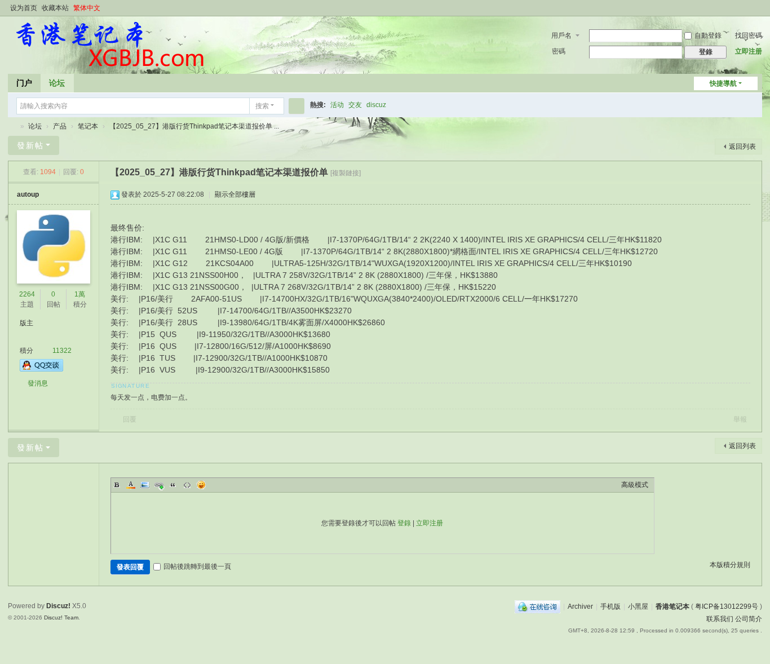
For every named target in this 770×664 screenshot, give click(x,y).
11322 (62, 351)
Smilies (201, 484)
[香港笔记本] (109, 44)
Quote (173, 484)
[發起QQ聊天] (41, 369)
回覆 (129, 419)
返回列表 (742, 146)
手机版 (610, 606)
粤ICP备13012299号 (726, 606)
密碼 (558, 51)
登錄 (404, 523)
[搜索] (296, 106)
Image (145, 484)
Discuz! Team (61, 617)
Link (159, 484)
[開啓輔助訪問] (746, 8)
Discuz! (58, 606)
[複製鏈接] (345, 173)
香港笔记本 (12, 126)
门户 (24, 82)
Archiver (580, 606)
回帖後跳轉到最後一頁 (197, 566)
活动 (337, 105)
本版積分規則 (730, 565)
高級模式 (634, 485)
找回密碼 (748, 35)
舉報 (740, 419)
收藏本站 (55, 8)
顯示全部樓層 (235, 194)
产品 (60, 126)
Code (187, 484)
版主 (26, 323)
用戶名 (561, 35)
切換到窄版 (757, 12)
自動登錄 (708, 35)
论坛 (57, 82)
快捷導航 (723, 83)
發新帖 (30, 145)
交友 (355, 105)
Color (130, 484)
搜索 (262, 106)
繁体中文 (86, 8)
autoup (28, 194)
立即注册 (748, 51)
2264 (27, 294)
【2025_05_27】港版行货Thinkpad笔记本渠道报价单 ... (194, 126)
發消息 (38, 383)
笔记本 (88, 126)
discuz (376, 105)
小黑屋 (638, 606)
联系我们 (719, 619)
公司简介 (748, 619)
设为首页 (23, 8)
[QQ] (537, 606)
